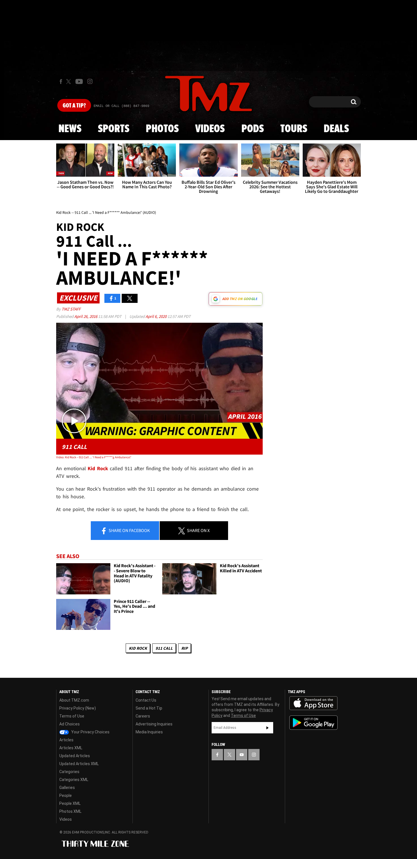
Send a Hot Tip (149, 708)
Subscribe (267, 727)
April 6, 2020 (156, 316)
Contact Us (146, 700)
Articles (66, 740)
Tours (293, 129)
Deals (336, 129)
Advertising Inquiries (154, 724)
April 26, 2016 (86, 316)
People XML (70, 803)
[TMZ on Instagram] (90, 81)
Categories (69, 771)
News (69, 129)
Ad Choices (69, 724)
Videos (210, 129)
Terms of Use (71, 716)
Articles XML (70, 748)
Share (129, 530)
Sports (113, 129)
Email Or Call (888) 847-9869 (121, 106)
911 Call (164, 648)
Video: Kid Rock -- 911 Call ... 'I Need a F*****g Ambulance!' (93, 457)
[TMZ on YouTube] (241, 754)
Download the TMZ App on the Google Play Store (313, 723)
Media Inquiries (149, 732)
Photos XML (70, 811)
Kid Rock (138, 648)
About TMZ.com (74, 700)
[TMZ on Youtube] (79, 81)
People (65, 795)
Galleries (67, 787)
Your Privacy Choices (89, 732)
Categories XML (73, 779)
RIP (184, 648)
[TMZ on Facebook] (61, 81)
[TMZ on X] (69, 81)
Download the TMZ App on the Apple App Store (313, 703)
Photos (162, 129)
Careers (143, 716)
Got (74, 105)
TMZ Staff (71, 309)
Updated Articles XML (79, 763)
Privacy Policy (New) (77, 708)
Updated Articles (74, 756)
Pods (252, 129)
